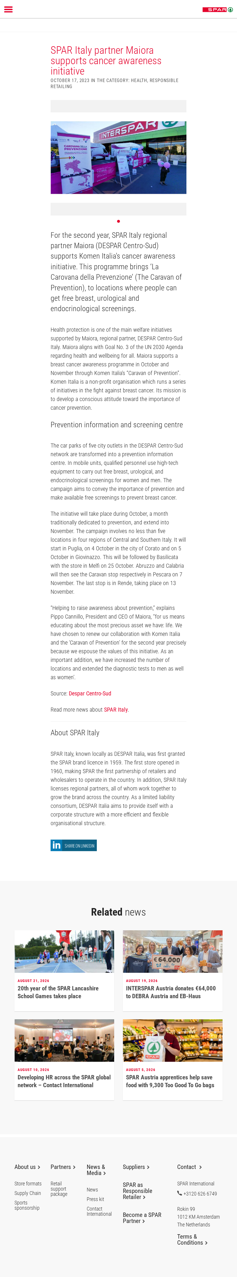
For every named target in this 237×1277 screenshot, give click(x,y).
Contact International (99, 1211)
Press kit (95, 1199)
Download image (180, 106)
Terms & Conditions (190, 1239)
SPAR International (218, 9)
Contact (187, 1166)
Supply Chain (27, 1193)
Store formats (28, 1183)
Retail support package (59, 1189)
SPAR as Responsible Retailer (137, 1190)
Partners (61, 1166)
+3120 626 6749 (200, 1193)
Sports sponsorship (27, 1205)
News (92, 1189)
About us (25, 1166)
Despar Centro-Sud (90, 693)
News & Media (96, 1169)
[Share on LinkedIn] (74, 849)
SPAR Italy (116, 709)
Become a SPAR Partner (142, 1217)
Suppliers (134, 1166)
